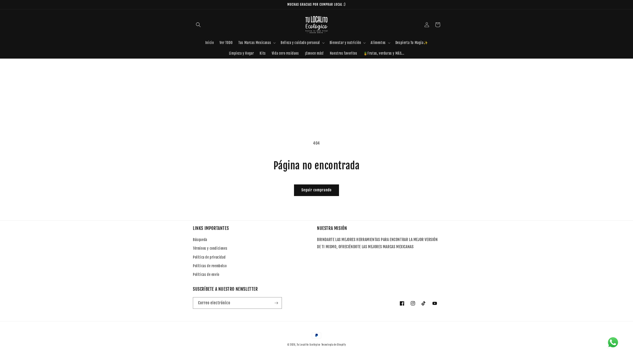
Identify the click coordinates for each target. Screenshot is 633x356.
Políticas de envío (206, 274)
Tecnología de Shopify (333, 344)
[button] (198, 24)
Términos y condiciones (210, 248)
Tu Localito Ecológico (308, 344)
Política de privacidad (209, 257)
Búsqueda (200, 240)
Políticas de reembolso (209, 266)
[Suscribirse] (276, 303)
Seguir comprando (316, 190)
